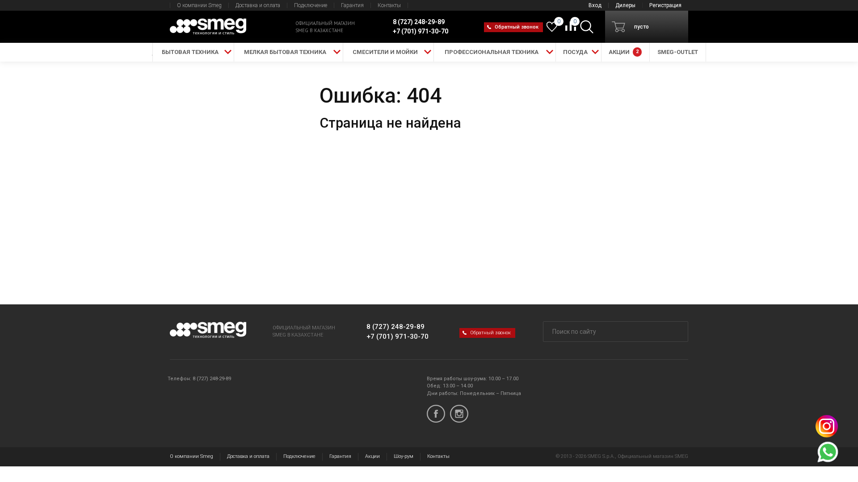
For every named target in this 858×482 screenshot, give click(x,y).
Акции (372, 456)
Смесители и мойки (385, 52)
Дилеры (625, 5)
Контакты (389, 5)
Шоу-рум (403, 456)
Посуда (575, 52)
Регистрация (665, 5)
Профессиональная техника (491, 52)
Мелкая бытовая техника (285, 52)
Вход (595, 5)
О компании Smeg (199, 5)
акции (624, 52)
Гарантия (352, 5)
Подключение (310, 5)
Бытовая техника (190, 52)
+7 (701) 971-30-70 (397, 336)
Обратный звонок (516, 27)
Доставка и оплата (258, 5)
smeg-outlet (677, 52)
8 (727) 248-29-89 (395, 327)
